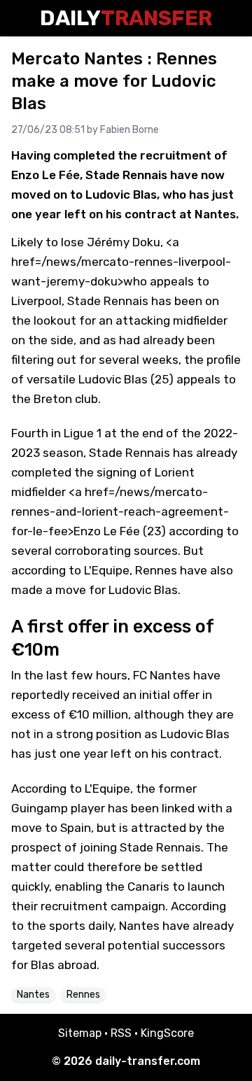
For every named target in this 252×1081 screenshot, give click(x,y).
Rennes (83, 995)
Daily (126, 18)
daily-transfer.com (147, 1061)
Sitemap (80, 1033)
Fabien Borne (129, 130)
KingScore (167, 1033)
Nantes (33, 995)
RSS (121, 1033)
